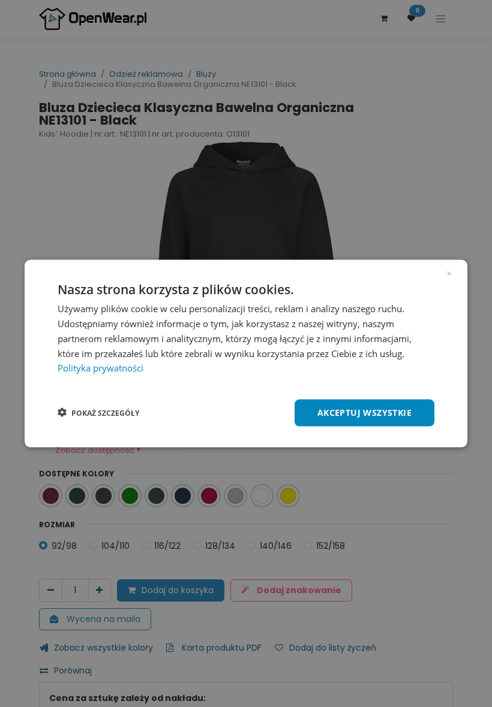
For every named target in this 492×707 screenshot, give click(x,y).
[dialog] (246, 354)
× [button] (449, 273)
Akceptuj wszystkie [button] (364, 412)
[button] (98, 413)
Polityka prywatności (100, 368)
